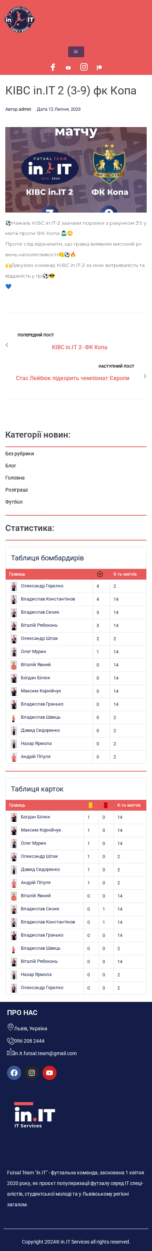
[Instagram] (83, 67)
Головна (15, 478)
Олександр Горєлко (42, 585)
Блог (10, 465)
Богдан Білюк (35, 677)
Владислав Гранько (42, 704)
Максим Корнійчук (41, 690)
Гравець (17, 574)
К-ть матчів (125, 574)
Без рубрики (19, 453)
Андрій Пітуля (36, 756)
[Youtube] (68, 67)
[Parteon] (99, 67)
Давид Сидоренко (40, 730)
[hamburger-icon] (76, 51)
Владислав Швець (40, 717)
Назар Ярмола (36, 743)
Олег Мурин (33, 651)
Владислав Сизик (40, 612)
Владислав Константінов (48, 599)
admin (25, 109)
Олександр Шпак (39, 638)
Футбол (14, 502)
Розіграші (16, 490)
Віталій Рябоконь (39, 625)
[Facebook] (52, 67)
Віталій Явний (36, 664)
